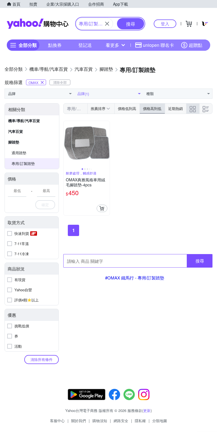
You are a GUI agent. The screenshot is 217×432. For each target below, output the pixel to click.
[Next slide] (106, 144)
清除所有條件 (42, 359)
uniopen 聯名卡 (158, 45)
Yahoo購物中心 (37, 23)
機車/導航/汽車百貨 (24, 120)
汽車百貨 (15, 131)
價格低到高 (127, 108)
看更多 (112, 45)
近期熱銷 (175, 108)
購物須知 (99, 420)
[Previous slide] (67, 144)
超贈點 (195, 45)
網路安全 (121, 420)
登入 (165, 24)
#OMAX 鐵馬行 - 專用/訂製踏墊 (134, 278)
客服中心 (57, 420)
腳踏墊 (13, 142)
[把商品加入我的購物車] (102, 208)
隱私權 (140, 420)
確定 (45, 204)
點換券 (55, 45)
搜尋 (200, 261)
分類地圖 (159, 420)
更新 (147, 410)
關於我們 (78, 420)
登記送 (85, 45)
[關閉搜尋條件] (107, 23)
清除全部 (60, 82)
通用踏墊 (19, 152)
